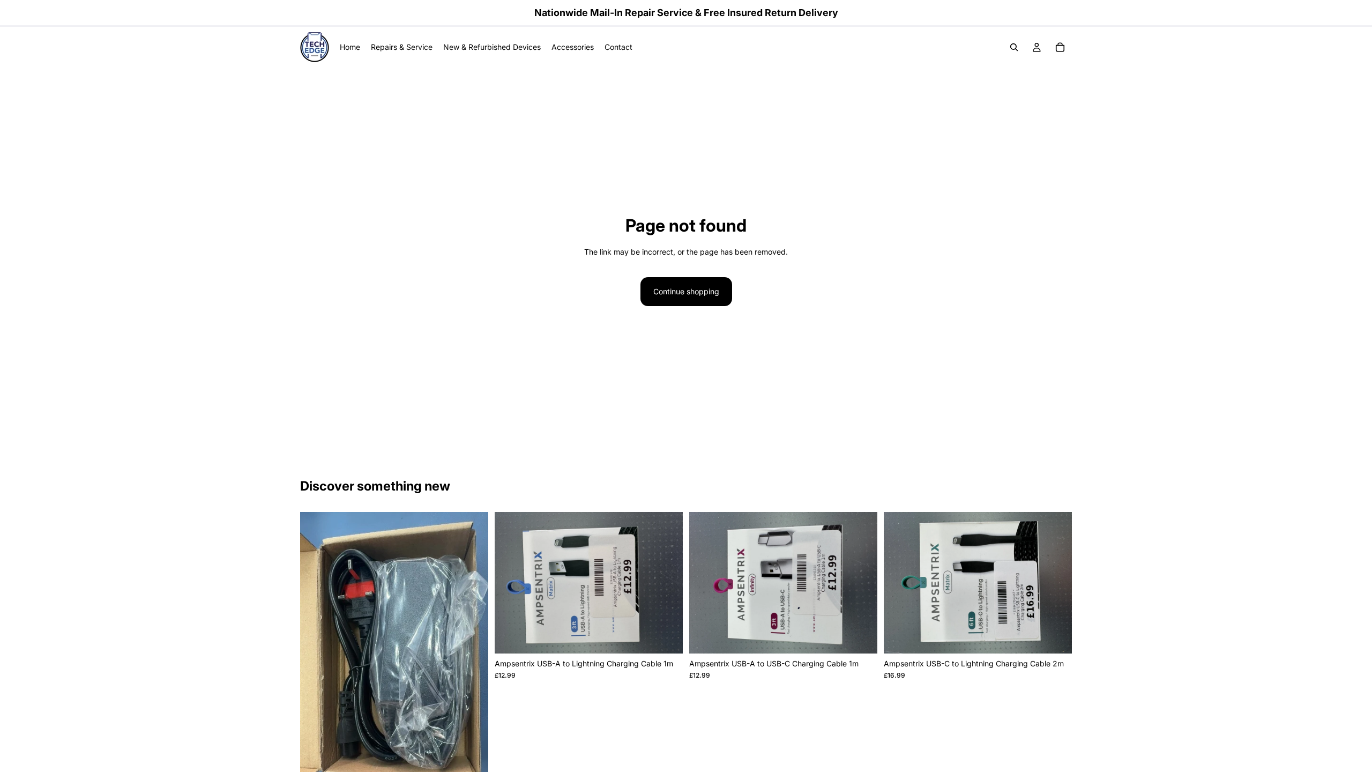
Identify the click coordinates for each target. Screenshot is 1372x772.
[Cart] (1060, 47)
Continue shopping (686, 291)
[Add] (666, 637)
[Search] (1014, 47)
